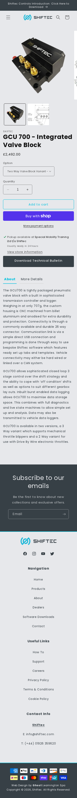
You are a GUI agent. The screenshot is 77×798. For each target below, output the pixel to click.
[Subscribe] (64, 514)
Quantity (9, 181)
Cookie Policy (38, 699)
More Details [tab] (32, 279)
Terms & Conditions (38, 689)
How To (38, 652)
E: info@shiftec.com (38, 734)
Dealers (38, 607)
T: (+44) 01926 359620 (38, 743)
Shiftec (37, 789)
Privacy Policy (38, 680)
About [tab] (10, 279)
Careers (38, 671)
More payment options (38, 226)
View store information (25, 252)
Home (38, 579)
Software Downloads (38, 617)
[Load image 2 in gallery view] (38, 114)
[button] (8, 17)
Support (38, 661)
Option (8, 163)
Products (38, 589)
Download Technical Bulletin (38, 260)
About (38, 598)
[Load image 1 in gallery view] (15, 114)
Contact (38, 626)
